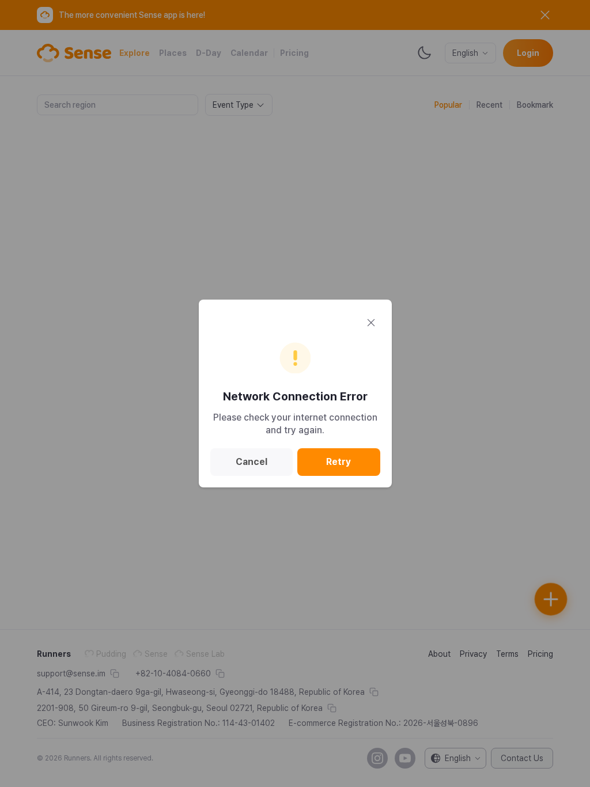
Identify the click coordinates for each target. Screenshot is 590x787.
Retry (338, 461)
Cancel (251, 461)
